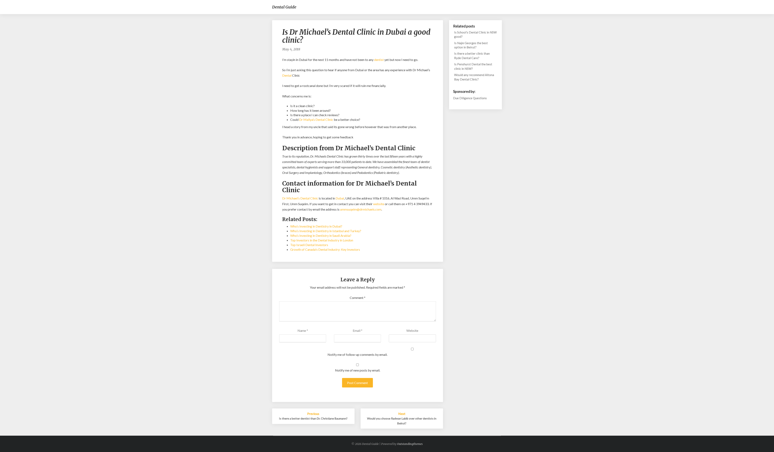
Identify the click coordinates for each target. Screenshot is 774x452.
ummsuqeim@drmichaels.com (360, 209)
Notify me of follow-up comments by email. (357, 354)
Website (412, 330)
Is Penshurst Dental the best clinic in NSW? (473, 66)
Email (357, 330)
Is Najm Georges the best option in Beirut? (471, 45)
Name (303, 330)
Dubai (340, 198)
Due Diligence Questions (470, 98)
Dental (286, 75)
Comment (357, 298)
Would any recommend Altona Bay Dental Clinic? (474, 77)
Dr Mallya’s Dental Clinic (316, 119)
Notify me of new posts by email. (357, 370)
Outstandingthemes (410, 444)
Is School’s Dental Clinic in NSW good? (475, 34)
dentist (379, 60)
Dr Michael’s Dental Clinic (300, 198)
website (378, 204)
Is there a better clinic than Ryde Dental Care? (472, 56)
